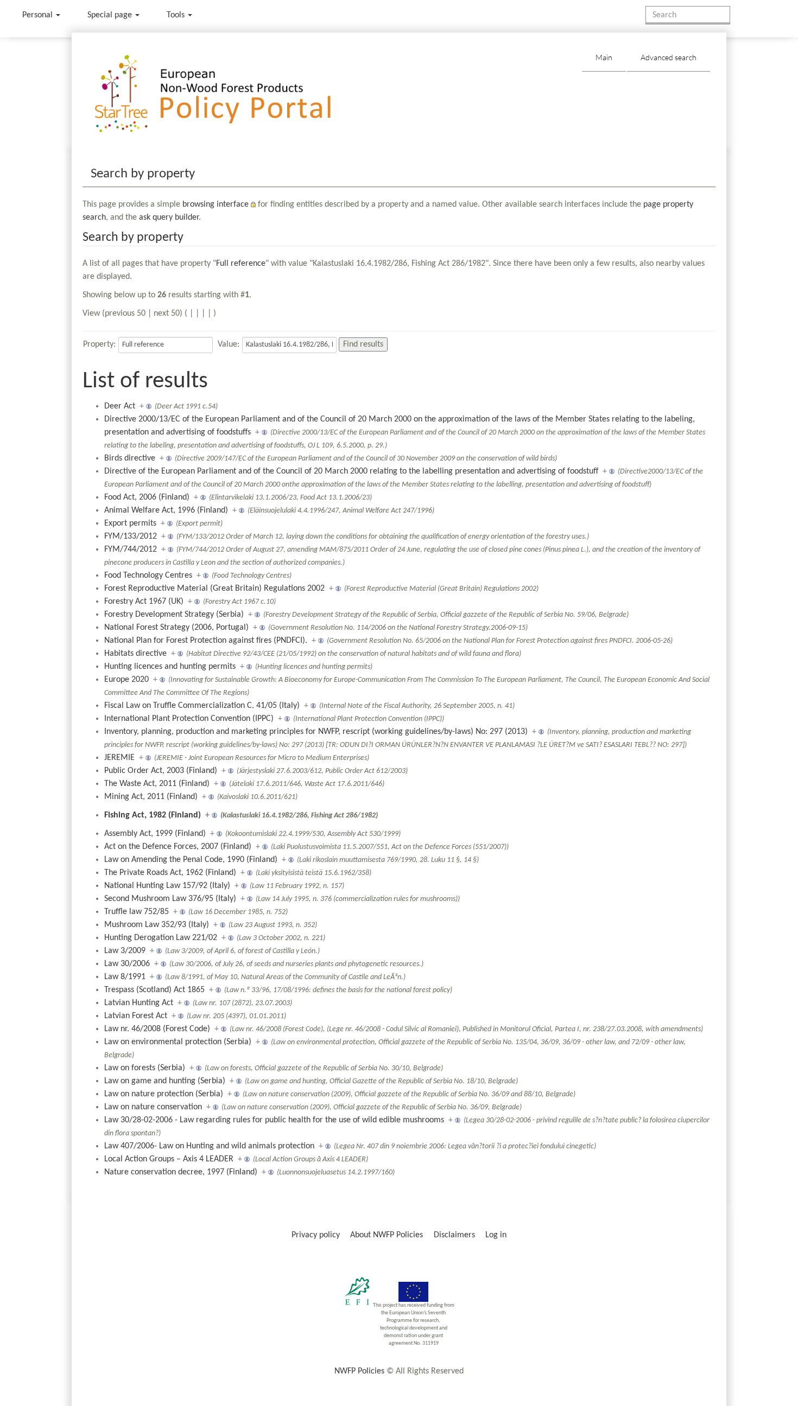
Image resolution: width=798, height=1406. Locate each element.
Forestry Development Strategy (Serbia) (174, 614)
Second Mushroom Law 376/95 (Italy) (170, 898)
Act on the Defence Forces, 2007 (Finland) (177, 846)
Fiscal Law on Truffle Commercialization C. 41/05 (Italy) (202, 705)
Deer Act (119, 406)
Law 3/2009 (124, 951)
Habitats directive (135, 653)
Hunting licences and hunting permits (170, 666)
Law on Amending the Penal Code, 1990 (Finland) (190, 859)
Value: (228, 344)
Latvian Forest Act (135, 1016)
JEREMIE (119, 757)
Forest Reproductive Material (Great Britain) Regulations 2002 (214, 588)
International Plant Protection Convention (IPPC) (189, 718)
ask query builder (169, 217)
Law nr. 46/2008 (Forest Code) (157, 1029)
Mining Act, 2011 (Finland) (151, 797)
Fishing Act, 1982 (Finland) (152, 815)
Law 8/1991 (124, 977)
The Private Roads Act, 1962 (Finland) (170, 872)
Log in (495, 1235)
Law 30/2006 (127, 964)
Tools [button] (177, 15)
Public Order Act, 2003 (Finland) (160, 770)
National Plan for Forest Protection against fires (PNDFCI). (205, 640)
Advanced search (668, 57)
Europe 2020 (126, 679)
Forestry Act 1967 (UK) (143, 601)
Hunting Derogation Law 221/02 (160, 938)
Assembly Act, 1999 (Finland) (155, 833)
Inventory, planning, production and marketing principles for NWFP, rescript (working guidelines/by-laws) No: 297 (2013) (316, 731)
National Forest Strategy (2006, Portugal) (176, 627)
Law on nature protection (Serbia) (163, 1094)
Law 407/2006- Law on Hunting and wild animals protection (209, 1146)
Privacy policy (316, 1235)
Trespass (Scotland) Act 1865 (154, 990)
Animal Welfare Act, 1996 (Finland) (166, 510)
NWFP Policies (359, 1371)
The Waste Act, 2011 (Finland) (157, 783)
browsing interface (215, 204)
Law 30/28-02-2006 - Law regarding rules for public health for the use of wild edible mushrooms (274, 1120)
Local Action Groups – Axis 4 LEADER (168, 1159)
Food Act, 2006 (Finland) (146, 497)
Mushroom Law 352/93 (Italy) (156, 925)
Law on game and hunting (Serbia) (164, 1081)
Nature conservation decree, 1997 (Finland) (180, 1172)
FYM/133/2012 (130, 536)
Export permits (130, 523)
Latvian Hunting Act (138, 1003)
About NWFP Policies (386, 1235)
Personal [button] (38, 15)
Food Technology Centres (148, 575)
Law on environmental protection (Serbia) (177, 1042)
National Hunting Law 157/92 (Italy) (167, 885)
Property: (99, 344)
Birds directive (129, 458)
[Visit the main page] (228, 94)
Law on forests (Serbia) (144, 1068)
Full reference (240, 263)
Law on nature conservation (153, 1107)
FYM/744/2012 (130, 549)
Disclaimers (454, 1235)
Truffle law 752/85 (136, 911)
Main (604, 57)
